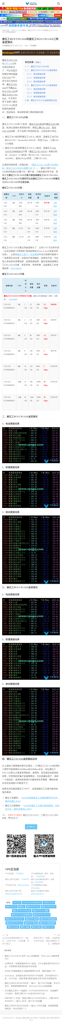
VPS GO (31, 3)
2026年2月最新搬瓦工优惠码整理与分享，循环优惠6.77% (30, 971)
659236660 (16, 268)
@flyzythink (35, 888)
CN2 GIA (16, 903)
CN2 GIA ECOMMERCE (32, 903)
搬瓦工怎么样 (13, 927)
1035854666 (40, 876)
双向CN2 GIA (11, 907)
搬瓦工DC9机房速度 (47, 923)
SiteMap (18, 1018)
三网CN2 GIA (43, 127)
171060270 (25, 879)
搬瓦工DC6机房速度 (48, 919)
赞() (32, 827)
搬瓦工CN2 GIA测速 (40, 911)
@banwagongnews (37, 894)
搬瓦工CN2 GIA (9, 60)
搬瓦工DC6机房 (36, 124)
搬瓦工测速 (25, 927)
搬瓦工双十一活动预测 (28, 254)
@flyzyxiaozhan (23, 885)
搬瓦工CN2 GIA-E (38, 151)
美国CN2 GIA (48, 927)
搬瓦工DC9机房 (31, 923)
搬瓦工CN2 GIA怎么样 (21, 911)
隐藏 (37, 62)
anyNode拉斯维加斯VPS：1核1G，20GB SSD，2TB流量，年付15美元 (15, 941)
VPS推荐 (5, 46)
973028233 (20, 874)
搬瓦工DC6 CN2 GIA (41, 915)
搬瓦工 (9, 84)
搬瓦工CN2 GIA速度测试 (19, 759)
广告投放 (42, 1018)
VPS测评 (22, 30)
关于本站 (34, 1018)
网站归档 (25, 1018)
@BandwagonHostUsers (13, 894)
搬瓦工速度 (36, 927)
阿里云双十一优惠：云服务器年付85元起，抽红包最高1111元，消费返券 (47, 941)
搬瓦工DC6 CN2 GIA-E (14, 919)
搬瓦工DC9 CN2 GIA (14, 923)
